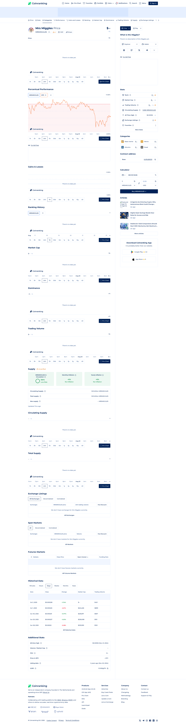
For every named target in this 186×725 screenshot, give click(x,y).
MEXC (59, 700)
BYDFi (70, 700)
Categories (48, 20)
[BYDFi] (32, 712)
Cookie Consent (52, 720)
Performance (60, 20)
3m (60, 82)
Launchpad (86, 705)
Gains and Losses (74, 20)
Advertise (104, 689)
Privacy (61, 720)
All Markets (69, 544)
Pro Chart (85, 695)
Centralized (61, 499)
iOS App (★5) (86, 692)
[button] (129, 141)
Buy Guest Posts (107, 692)
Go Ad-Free (35, 145)
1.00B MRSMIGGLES (149, 110)
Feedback (144, 692)
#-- (49, 32)
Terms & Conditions (72, 720)
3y (68, 82)
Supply (135, 20)
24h (44, 82)
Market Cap (98, 20)
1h (30, 82)
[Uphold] (58, 711)
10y (78, 82)
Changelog (125, 692)
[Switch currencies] (139, 183)
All (82, 82)
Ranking (87, 20)
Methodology (126, 695)
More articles (139, 233)
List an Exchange (107, 702)
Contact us (145, 689)
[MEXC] (32, 707)
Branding (124, 699)
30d (54, 82)
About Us (46, 692)
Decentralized (48, 499)
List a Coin (105, 695)
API (83, 702)
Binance (65, 700)
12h (39, 82)
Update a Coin (106, 699)
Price (32, 20)
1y (64, 82)
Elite (83, 699)
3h (35, 82)
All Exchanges (34, 499)
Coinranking (39, 3)
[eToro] (45, 712)
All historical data (69, 630)
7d (49, 82)
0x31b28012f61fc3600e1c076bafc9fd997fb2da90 (149, 159)
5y (73, 82)
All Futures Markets (69, 573)
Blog (122, 702)
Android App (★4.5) (88, 689)
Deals (84, 708)
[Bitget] (58, 707)
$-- (152, 100)
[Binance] (45, 707)
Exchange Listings (147, 20)
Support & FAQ (146, 695)
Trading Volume (123, 20)
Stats (39, 20)
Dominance (110, 20)
